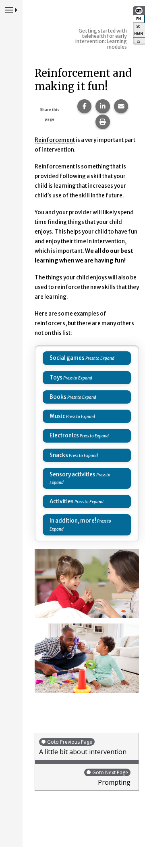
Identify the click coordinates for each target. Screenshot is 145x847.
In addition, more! (73, 520)
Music (57, 416)
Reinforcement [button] (55, 140)
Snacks (59, 455)
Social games (67, 358)
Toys (56, 377)
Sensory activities (72, 474)
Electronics (64, 435)
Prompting (111, 778)
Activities (62, 501)
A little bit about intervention (82, 747)
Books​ (58, 397)
